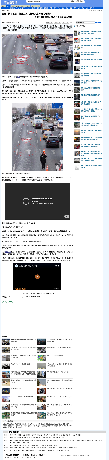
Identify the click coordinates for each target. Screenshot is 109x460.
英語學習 (100, 440)
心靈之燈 (32, 440)
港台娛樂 (32, 445)
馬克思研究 (38, 450)
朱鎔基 (8, 424)
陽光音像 (66, 450)
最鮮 (11, 447)
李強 (20, 426)
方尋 (27, 293)
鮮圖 (75, 447)
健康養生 (16, 440)
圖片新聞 (78, 435)
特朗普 (5, 426)
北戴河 (44, 426)
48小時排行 (80, 26)
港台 (83, 8)
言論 (15, 437)
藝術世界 (66, 440)
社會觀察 (27, 447)
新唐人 (34, 293)
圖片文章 (29, 442)
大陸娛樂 (16, 445)
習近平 (43, 424)
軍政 (17, 8)
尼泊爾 (20, 428)
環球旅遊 (65, 447)
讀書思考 (94, 440)
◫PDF (101, 10)
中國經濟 (33, 8)
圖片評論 (61, 437)
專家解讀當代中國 (29, 450)
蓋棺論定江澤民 (20, 450)
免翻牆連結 (78, 1)
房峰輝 (61, 426)
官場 (63, 8)
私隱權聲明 (81, 455)
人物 (51, 8)
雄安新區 (34, 426)
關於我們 (63, 455)
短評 (40, 437)
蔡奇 (65, 426)
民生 (67, 8)
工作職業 (49, 440)
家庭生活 (27, 440)
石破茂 (25, 426)
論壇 (33, 6)
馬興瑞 (24, 424)
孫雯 (29, 426)
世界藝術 (12, 442)
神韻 (16, 424)
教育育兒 (55, 440)
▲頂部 (87, 455)
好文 (44, 437)
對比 (50, 437)
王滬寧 (16, 426)
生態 (79, 8)
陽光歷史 (44, 450)
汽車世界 (32, 447)
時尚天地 (44, 447)
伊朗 (4, 424)
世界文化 (89, 440)
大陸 (28, 8)
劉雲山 (56, 426)
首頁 (3, 6)
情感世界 (21, 447)
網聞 (55, 8)
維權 (71, 8)
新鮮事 (23, 6)
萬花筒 (54, 447)
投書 (47, 437)
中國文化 (61, 440)
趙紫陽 (5, 428)
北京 (18, 77)
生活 (17, 6)
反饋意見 (69, 455)
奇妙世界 (59, 447)
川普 (19, 424)
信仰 (87, 8)
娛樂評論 (44, 445)
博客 (37, 6)
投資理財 (83, 440)
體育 (75, 8)
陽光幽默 (50, 450)
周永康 (10, 428)
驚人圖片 (12, 450)
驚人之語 (26, 437)
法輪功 (67, 424)
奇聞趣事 (49, 447)
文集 (34, 437)
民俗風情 (71, 447)
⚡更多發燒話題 (8, 421)
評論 (13, 6)
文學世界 (18, 442)
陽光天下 (55, 450)
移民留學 (38, 447)
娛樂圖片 (55, 445)
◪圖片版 (96, 10)
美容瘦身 (72, 440)
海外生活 (38, 440)
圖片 (91, 8)
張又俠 (62, 424)
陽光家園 (61, 450)
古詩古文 (77, 440)
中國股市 (11, 426)
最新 (12, 8)
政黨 (37, 437)
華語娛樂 (21, 445)
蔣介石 (39, 426)
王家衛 (15, 428)
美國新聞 (22, 8)
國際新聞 (39, 8)
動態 (30, 437)
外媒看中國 (20, 437)
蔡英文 (69, 426)
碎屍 (10, 301)
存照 (54, 437)
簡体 (72, 1)
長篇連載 (24, 442)
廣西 (12, 424)
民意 (57, 437)
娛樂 (28, 6)
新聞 (8, 6)
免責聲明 (75, 455)
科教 (59, 8)
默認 (70, 22)
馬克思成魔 (30, 424)
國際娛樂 (38, 445)
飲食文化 (16, 447)
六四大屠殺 (56, 424)
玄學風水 (44, 440)
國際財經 (46, 8)
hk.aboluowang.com (34, 1)
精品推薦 (49, 445)
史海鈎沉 (21, 440)
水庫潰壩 (37, 424)
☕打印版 (91, 10)
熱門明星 (27, 445)
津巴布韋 (50, 426)
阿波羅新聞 (11, 2)
